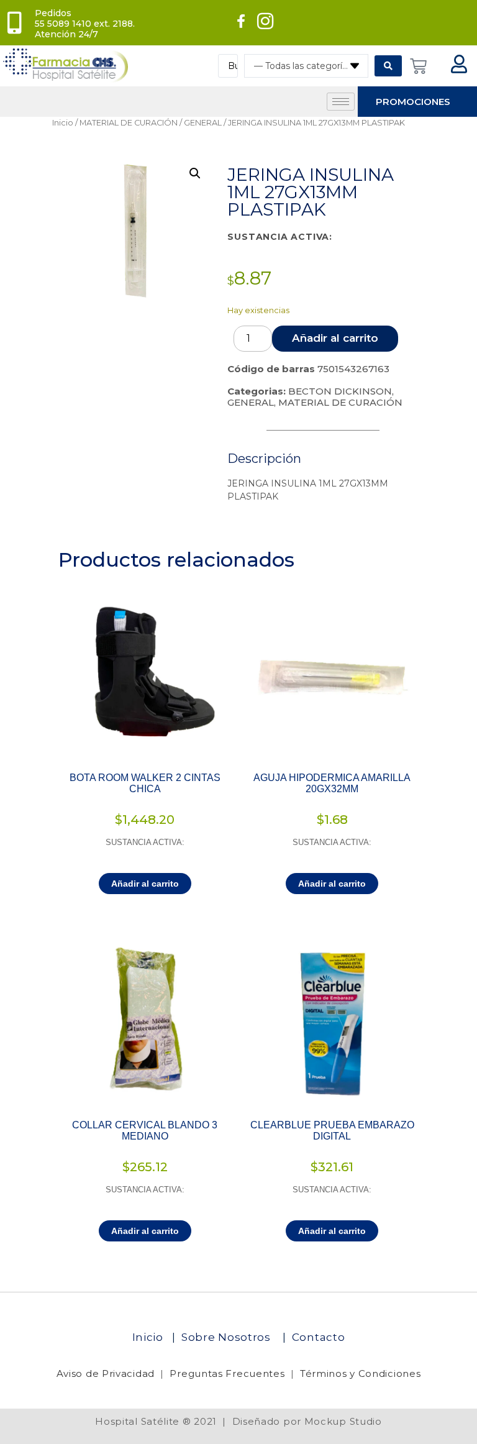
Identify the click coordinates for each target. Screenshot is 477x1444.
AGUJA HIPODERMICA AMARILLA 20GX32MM (332, 783)
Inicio (62, 122)
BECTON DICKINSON (340, 391)
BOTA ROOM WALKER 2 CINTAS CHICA (145, 783)
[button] (195, 173)
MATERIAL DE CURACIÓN (129, 122)
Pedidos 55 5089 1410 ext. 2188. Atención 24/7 (85, 23)
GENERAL (203, 122)
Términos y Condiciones (360, 1373)
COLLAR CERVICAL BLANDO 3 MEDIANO (144, 1130)
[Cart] (418, 66)
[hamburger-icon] (341, 102)
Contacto (318, 1337)
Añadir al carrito (335, 338)
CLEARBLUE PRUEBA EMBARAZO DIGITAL (332, 1130)
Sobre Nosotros (227, 1337)
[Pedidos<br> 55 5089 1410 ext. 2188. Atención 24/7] (14, 23)
